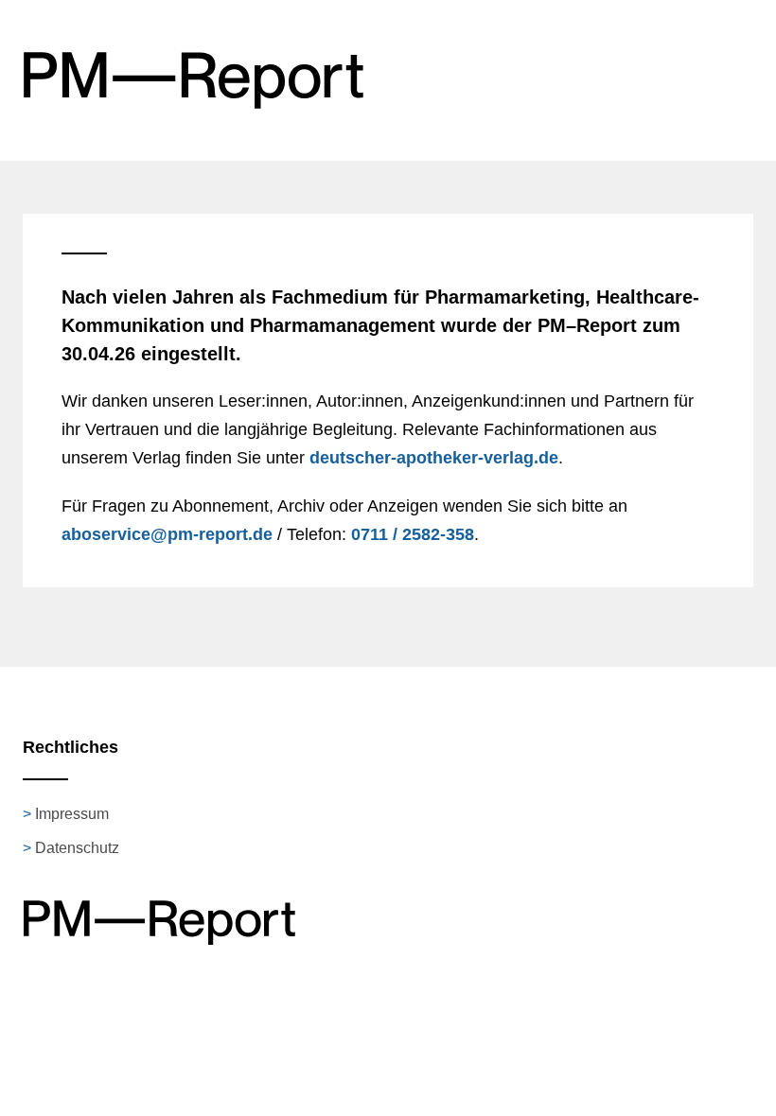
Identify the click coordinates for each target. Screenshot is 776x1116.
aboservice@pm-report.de (167, 534)
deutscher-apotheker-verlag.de (433, 457)
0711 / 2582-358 (412, 534)
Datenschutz (77, 848)
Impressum (72, 814)
